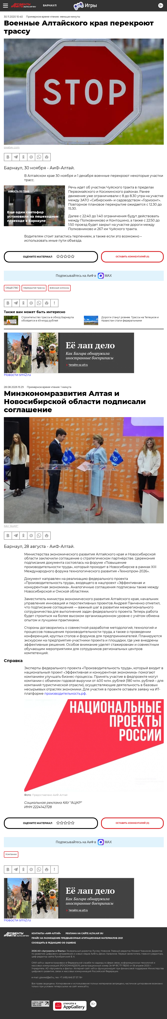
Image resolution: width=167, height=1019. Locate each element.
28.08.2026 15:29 (14, 387)
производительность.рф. (65, 694)
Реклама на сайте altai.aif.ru (84, 933)
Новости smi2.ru (17, 375)
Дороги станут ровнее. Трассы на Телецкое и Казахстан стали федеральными (130, 319)
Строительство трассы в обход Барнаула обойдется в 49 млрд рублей (47, 319)
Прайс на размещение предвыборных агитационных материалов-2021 (77, 938)
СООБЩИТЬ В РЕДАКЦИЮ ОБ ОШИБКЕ (54, 942)
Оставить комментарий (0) (132, 256)
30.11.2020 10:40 (13, 16)
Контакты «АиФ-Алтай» (46, 933)
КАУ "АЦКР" (11, 525)
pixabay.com (12, 147)
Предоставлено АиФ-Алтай (49, 794)
